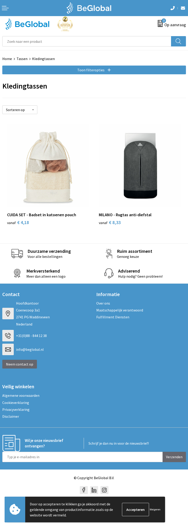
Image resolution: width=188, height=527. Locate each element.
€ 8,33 (110, 222)
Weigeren (155, 509)
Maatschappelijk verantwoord (119, 310)
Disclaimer (10, 416)
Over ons (103, 303)
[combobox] (86, 41)
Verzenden (174, 457)
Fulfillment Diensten (112, 317)
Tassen (22, 58)
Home (7, 58)
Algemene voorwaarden (20, 395)
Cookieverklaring (15, 402)
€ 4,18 (18, 222)
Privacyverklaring (16, 409)
